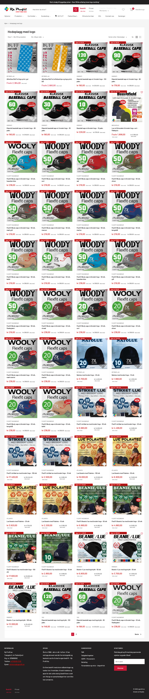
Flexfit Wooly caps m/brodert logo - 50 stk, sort (56, 180)
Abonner (120, 668)
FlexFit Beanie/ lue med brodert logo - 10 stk (57, 569)
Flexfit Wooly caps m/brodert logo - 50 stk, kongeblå (126, 229)
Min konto (103, 11)
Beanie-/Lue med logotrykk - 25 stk (124, 569)
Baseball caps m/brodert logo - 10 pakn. (90, 128)
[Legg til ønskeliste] (37, 43)
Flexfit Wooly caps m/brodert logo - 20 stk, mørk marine (21, 376)
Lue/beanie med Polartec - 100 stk (88, 473)
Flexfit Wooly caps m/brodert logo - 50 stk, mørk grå (21, 229)
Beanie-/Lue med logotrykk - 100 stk (19, 620)
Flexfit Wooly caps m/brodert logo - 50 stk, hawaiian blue (91, 278)
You (43, 617)
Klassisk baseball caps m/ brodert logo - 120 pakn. (91, 80)
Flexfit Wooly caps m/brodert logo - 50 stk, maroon (56, 229)
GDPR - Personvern (88, 659)
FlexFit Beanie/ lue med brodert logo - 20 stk (127, 521)
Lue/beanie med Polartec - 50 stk (123, 473)
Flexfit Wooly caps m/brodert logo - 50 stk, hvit (56, 278)
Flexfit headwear (13, 176)
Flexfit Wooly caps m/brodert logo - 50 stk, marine (91, 229)
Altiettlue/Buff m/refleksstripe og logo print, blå (57, 80)
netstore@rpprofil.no (16, 664)
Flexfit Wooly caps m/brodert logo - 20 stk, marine (56, 376)
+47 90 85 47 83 (16, 661)
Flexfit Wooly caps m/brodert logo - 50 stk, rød (91, 180)
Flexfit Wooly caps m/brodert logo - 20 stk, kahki (56, 425)
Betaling (84, 662)
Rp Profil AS (10, 76)
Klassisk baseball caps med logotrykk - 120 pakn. (56, 621)
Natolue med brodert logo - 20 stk (88, 375)
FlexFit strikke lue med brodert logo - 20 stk (126, 424)
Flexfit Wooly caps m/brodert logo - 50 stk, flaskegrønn (21, 327)
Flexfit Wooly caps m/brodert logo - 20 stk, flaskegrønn (126, 621)
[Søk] (76, 9)
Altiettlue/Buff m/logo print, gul (17, 79)
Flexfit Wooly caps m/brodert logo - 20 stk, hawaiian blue (21, 180)
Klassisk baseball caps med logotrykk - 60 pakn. (91, 621)
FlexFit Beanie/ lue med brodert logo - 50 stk (92, 521)
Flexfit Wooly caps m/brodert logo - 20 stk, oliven (126, 327)
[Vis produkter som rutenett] (137, 37)
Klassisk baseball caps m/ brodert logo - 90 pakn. (126, 80)
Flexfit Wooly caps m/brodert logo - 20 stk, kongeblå (21, 425)
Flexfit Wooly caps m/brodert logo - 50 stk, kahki (21, 278)
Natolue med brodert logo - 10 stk (123, 375)
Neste (137, 634)
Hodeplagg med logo (16, 23)
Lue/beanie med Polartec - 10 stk (53, 521)
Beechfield (115, 125)
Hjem (6, 23)
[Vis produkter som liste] (140, 37)
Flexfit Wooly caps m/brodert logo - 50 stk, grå (126, 278)
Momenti (79, 76)
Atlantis (80, 470)
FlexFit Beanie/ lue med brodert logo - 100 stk (21, 571)
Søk (82, 652)
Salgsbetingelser (87, 655)
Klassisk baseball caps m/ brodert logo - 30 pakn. (56, 129)
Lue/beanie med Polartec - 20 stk (18, 521)
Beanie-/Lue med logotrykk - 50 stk (89, 569)
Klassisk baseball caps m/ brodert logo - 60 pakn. (21, 129)
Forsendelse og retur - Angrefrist (93, 666)
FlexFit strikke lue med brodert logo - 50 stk (91, 424)
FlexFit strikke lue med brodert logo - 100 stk (22, 473)
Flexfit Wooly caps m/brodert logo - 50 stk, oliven (126, 180)
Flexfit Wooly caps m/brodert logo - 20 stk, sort (91, 327)
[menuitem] (7, 16)
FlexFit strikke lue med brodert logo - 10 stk (56, 473)
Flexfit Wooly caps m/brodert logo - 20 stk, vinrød (56, 327)
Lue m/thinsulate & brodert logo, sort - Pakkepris (125, 129)
